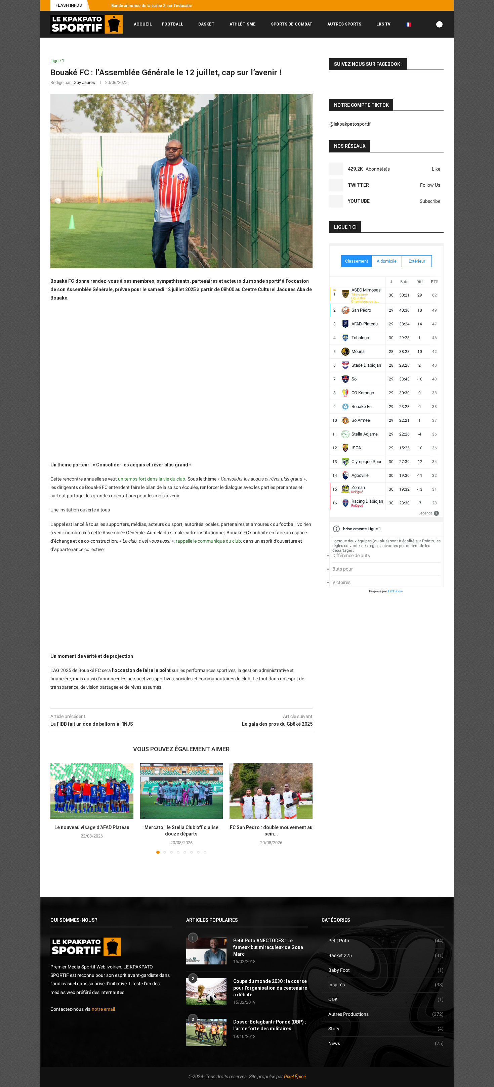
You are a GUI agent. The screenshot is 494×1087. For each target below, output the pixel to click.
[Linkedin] (434, 5)
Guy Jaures (84, 82)
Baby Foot (386, 970)
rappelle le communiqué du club (208, 541)
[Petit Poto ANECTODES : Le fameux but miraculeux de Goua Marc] (206, 951)
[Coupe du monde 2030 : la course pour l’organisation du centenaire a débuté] (206, 991)
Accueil (143, 24)
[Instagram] (411, 5)
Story (386, 1028)
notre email (103, 1009)
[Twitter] (418, 5)
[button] (96, 5)
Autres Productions (386, 1014)
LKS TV (383, 24)
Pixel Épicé (295, 1076)
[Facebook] (403, 5)
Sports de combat (291, 24)
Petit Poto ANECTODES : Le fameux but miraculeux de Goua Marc (268, 947)
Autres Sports (344, 24)
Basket (206, 24)
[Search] (440, 52)
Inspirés (386, 984)
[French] (411, 24)
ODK (386, 999)
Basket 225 (386, 955)
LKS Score (395, 591)
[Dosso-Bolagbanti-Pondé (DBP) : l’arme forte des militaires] (206, 1032)
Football (172, 24)
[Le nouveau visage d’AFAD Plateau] (91, 790)
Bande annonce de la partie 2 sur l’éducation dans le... (161, 5)
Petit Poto (386, 940)
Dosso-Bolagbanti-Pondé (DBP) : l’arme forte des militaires (269, 1025)
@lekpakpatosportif (350, 124)
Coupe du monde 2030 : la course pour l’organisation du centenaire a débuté (270, 988)
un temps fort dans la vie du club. (152, 479)
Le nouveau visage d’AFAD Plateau (91, 827)
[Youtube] (426, 5)
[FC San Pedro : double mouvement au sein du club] (271, 790)
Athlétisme (243, 24)
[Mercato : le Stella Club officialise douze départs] (181, 790)
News (386, 1043)
